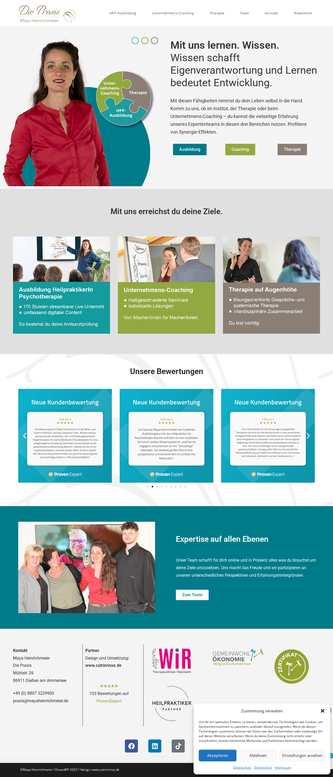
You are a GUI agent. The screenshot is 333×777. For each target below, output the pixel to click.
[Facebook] (131, 746)
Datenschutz (242, 767)
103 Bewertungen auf (109, 693)
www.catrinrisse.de (103, 665)
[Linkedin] (154, 746)
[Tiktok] (178, 746)
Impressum (283, 767)
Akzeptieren (217, 755)
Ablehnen (258, 755)
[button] (322, 710)
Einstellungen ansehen (302, 755)
